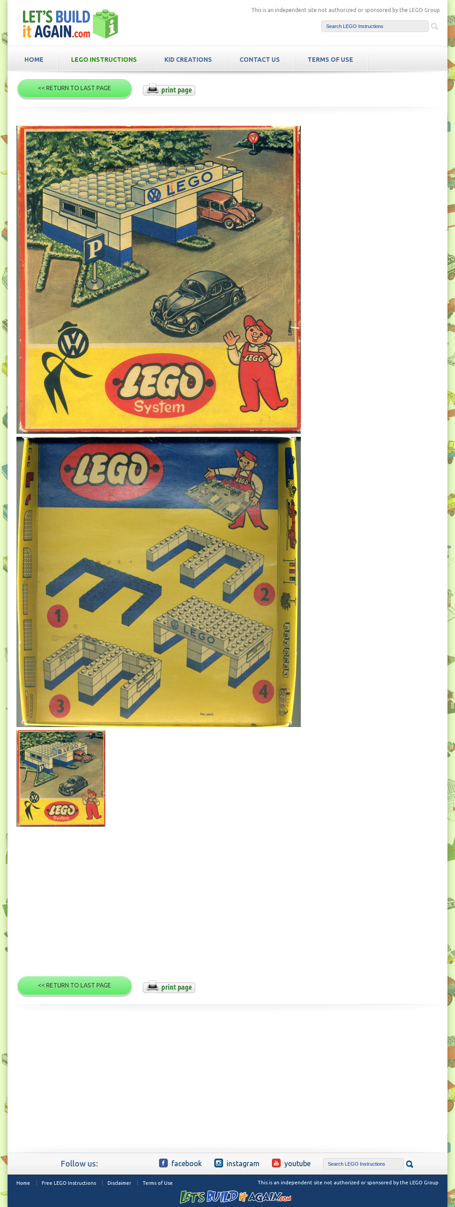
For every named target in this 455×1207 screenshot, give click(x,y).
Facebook (187, 1163)
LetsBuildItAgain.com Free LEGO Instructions (70, 23)
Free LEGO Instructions (69, 1183)
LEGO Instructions (104, 59)
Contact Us (259, 59)
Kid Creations (188, 59)
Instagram (243, 1163)
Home (23, 1183)
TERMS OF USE (330, 59)
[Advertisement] (227, 905)
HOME (34, 59)
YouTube (297, 1163)
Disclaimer (119, 1183)
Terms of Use (158, 1183)
